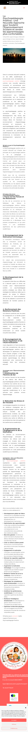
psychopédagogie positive (11, 81)
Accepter (14, 720)
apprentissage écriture (9, 39)
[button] (25, 707)
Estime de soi (11, 41)
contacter (15, 616)
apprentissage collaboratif (17, 37)
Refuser (14, 724)
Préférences (14, 728)
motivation (11, 43)
